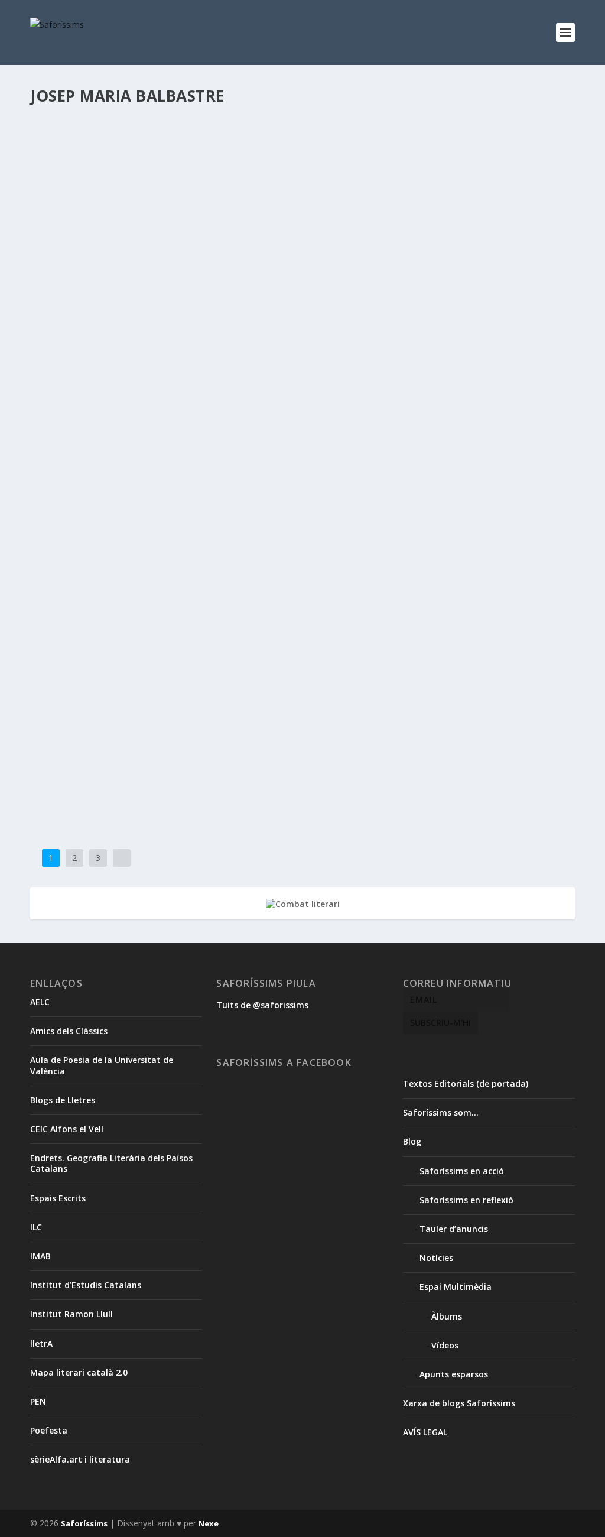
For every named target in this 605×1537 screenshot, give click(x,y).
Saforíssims (74, 290)
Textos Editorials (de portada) (465, 1083)
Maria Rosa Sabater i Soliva (400, 163)
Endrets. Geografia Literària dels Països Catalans (111, 1163)
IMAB (40, 1256)
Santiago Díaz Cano (144, 175)
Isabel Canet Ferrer (241, 309)
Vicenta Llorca (269, 625)
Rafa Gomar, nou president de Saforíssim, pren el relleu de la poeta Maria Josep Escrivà (282, 436)
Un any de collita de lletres (120, 582)
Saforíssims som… (441, 1112)
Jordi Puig (367, 309)
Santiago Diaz (86, 175)
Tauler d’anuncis (453, 1228)
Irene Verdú (112, 163)
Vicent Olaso (221, 625)
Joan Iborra (411, 601)
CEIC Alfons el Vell (66, 1129)
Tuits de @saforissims (262, 1004)
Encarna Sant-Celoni (181, 601)
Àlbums (446, 1316)
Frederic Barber (136, 309)
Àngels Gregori (119, 601)
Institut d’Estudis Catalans (85, 1285)
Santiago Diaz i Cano (215, 175)
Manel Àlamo (294, 613)
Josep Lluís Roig (162, 163)
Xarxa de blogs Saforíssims (459, 1403)
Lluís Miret (522, 309)
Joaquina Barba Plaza (312, 309)
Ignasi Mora (186, 309)
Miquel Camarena (478, 163)
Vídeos (444, 1345)
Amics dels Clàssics (69, 1030)
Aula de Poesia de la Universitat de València (101, 1065)
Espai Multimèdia (455, 1286)
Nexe (209, 1523)
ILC (36, 1227)
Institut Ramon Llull (71, 1314)
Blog (412, 1141)
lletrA (41, 1343)
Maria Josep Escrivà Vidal (310, 163)
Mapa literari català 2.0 (79, 1372)
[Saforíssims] (302, 266)
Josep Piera (483, 309)
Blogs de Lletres (62, 1100)
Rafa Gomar (182, 321)
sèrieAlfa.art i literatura (80, 1459)
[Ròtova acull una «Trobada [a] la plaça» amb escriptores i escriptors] (302, 120)
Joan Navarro (455, 601)
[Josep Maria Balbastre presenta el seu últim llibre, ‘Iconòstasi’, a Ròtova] (245, 716)
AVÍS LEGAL (425, 1432)
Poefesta (48, 1430)
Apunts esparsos (453, 1374)
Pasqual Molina (133, 321)
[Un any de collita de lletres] (302, 558)
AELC (40, 1002)
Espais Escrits (58, 1198)
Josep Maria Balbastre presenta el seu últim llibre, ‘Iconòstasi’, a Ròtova (245, 741)
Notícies (73, 625)
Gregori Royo (298, 601)
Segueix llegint (84, 221)
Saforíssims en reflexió (243, 321)
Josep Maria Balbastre (228, 163)
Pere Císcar (109, 625)
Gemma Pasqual (244, 601)
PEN (38, 1401)
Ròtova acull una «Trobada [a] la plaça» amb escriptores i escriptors (238, 144)
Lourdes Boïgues (240, 613)
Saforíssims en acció (103, 467)
